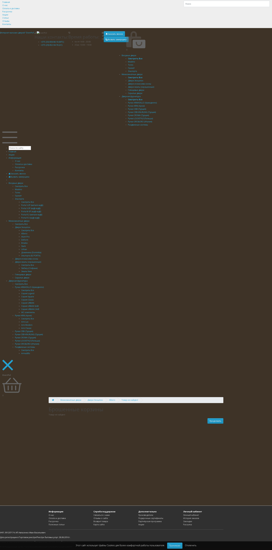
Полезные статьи (57, 524)
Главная (6, 2)
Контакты (6, 24)
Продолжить (215, 421)
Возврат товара (101, 521)
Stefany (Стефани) (29, 268)
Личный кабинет (191, 515)
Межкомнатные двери (132, 74)
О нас (5, 5)
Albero (24, 233)
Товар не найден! (130, 400)
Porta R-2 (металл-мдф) (31, 214)
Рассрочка (7, 11)
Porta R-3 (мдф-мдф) (30, 217)
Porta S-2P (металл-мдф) (32, 205)
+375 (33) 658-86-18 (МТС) (52, 42)
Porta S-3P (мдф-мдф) (30, 208)
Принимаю (174, 545)
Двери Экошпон (22, 227)
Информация (15, 158)
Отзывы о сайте (101, 518)
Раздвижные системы (25, 347)
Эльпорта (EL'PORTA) (30, 255)
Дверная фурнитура (131, 96)
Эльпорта (19, 199)
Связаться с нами (102, 515)
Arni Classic (26, 328)
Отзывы (5, 21)
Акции (5, 14)
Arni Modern (26, 325)
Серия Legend (27, 293)
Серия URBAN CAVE (30, 309)
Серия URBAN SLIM (30, 306)
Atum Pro (25, 236)
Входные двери (129, 55)
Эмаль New (26, 271)
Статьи (5, 18)
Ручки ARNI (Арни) (23, 315)
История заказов (191, 518)
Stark (23, 246)
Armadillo (25, 353)
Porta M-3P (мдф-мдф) (31, 211)
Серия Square (27, 296)
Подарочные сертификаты (150, 518)
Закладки (187, 521)
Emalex (24, 243)
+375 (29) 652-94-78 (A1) (51, 45)
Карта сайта (99, 524)
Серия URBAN (27, 303)
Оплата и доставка (11, 8)
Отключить (190, 545)
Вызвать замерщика (117, 39)
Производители (145, 515)
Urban (24, 249)
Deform (24, 240)
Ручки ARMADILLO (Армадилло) (29, 287)
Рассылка (187, 524)
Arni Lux (24, 321)
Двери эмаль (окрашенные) (28, 262)
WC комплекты (28, 312)
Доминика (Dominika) (31, 252)
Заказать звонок (115, 34)
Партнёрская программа (150, 521)
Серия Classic (27, 299)
